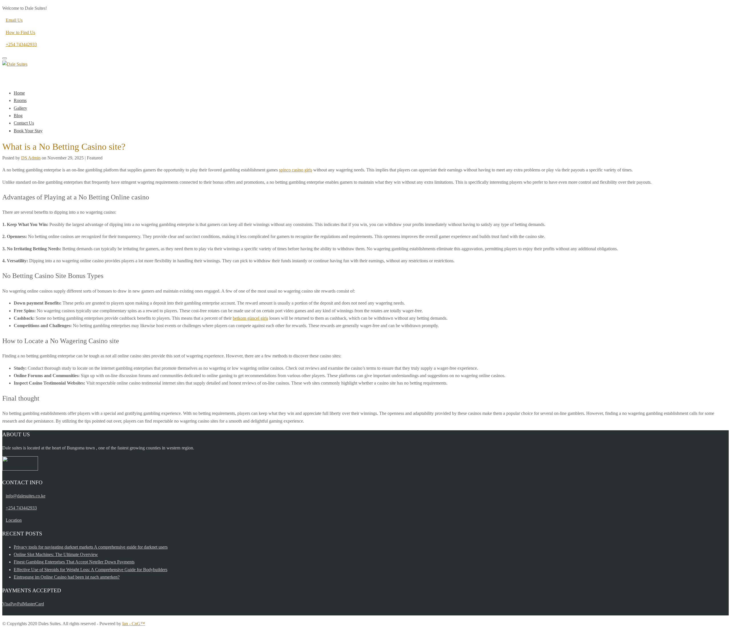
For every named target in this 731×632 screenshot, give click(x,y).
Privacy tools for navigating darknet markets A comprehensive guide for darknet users (91, 547)
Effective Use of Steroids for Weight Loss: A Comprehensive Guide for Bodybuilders (90, 569)
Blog (18, 115)
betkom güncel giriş (250, 318)
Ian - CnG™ (133, 623)
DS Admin (31, 157)
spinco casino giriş (295, 169)
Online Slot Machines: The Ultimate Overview (56, 554)
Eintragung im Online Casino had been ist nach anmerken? (67, 577)
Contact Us (24, 123)
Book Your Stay (28, 130)
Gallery (20, 108)
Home (19, 93)
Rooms (20, 100)
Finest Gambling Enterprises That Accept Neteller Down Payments (74, 561)
